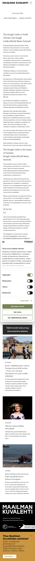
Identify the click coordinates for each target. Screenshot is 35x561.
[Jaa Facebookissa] (20, 26)
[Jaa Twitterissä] (8, 26)
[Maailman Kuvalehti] (17, 513)
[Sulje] (31, 536)
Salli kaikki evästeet (17, 306)
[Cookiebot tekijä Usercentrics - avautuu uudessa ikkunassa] (25, 242)
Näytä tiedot (25, 300)
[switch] (30, 280)
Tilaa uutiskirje (8, 556)
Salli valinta (17, 312)
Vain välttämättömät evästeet (17, 318)
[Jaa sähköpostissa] (26, 26)
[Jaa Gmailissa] (14, 26)
